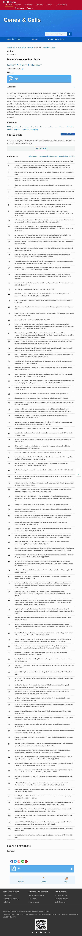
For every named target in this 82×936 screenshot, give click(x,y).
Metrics (49, 5)
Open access (19, 8)
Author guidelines (61, 896)
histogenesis (28, 127)
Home (9, 5)
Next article (40, 148)
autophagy (34, 130)
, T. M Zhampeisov (33, 65)
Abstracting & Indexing (10, 899)
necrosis (17, 130)
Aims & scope (7, 896)
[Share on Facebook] (11, 861)
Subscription (28, 5)
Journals (18, 5)
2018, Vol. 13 (22, 47)
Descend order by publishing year (48, 156)
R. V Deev (10, 65)
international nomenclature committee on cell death (53, 127)
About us (30, 8)
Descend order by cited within (67, 156)
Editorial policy (62, 5)
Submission (39, 5)
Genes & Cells (11, 47)
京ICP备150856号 (32, 914)
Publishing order (33, 156)
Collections (32, 899)
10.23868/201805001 (49, 47)
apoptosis (25, 130)
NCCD (9, 127)
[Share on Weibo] (18, 861)
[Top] (79, 470)
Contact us (6, 902)
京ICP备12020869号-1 (16, 914)
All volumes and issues (36, 896)
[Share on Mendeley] (26, 861)
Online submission (61, 899)
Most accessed (34, 902)
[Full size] (79, 474)
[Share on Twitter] (15, 861)
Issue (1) (31, 47)
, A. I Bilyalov (21, 65)
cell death (17, 127)
